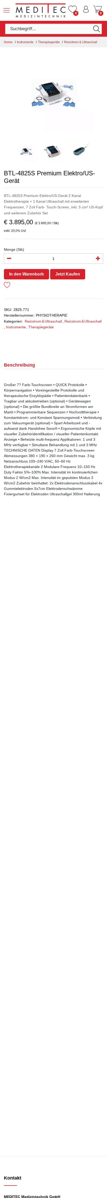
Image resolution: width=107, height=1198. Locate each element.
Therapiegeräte (49, 42)
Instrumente (25, 42)
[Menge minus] (9, 258)
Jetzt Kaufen (67, 274)
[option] (53, 94)
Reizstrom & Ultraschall (80, 42)
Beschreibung (19, 365)
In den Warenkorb (26, 274)
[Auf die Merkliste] (7, 286)
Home (8, 42)
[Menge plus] (98, 258)
